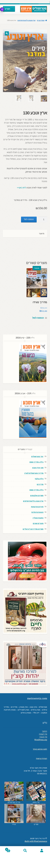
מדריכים (40, 484)
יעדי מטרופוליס (37, 456)
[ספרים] (36, 813)
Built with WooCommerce (36, 841)
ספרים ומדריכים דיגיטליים (33, 529)
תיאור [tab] (41, 233)
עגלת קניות (11, 848)
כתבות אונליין (38, 518)
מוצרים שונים (38, 523)
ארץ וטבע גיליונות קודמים (26, 20)
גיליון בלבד (39, 479)
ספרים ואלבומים (36, 495)
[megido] (14, 813)
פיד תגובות (43, 737)
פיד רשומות (43, 734)
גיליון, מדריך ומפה (36, 462)
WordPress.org (40, 740)
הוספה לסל (29, 219)
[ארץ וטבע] (36, 791)
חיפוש (25, 850)
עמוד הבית (40, 20)
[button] (7, 33)
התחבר (44, 731)
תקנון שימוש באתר (40, 749)
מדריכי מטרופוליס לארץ (33, 473)
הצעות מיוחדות (37, 512)
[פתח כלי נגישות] (2, 9)
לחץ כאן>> (21, 188)
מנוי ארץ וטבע (37, 467)
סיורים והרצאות (37, 507)
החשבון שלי (41, 850)
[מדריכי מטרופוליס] (14, 791)
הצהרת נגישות (41, 758)
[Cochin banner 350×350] (25, 663)
